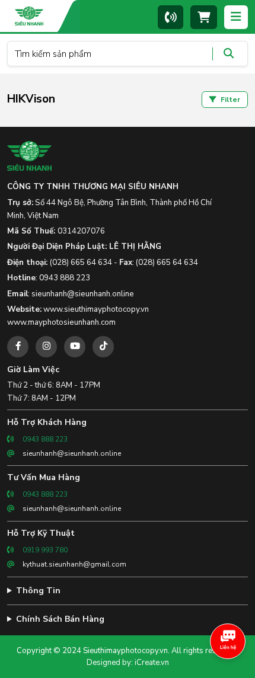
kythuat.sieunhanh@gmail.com (74, 564)
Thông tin (38, 590)
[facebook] (17, 346)
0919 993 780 (45, 550)
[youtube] (74, 346)
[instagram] (46, 346)
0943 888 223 (64, 278)
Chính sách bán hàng (60, 619)
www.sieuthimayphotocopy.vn (96, 309)
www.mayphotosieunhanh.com (61, 322)
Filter (229, 99)
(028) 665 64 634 (81, 262)
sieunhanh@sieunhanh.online (82, 294)
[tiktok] (103, 346)
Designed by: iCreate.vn (128, 662)
